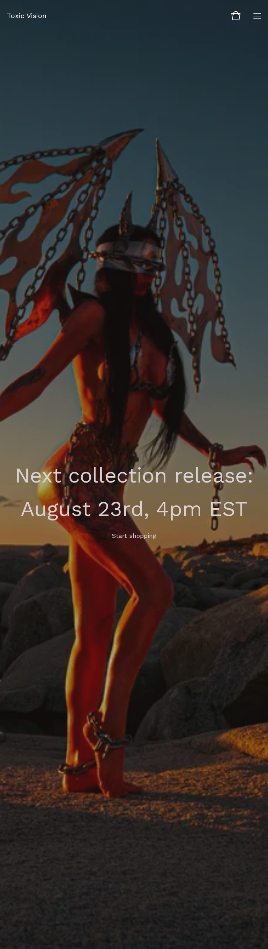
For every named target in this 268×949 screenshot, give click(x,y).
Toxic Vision (26, 15)
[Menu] (257, 15)
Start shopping (134, 535)
